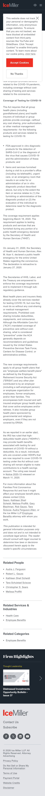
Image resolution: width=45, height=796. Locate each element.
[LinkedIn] (20, 736)
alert (35, 432)
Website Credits (11, 783)
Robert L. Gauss (14, 574)
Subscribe (10, 727)
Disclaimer (8, 788)
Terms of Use (10, 773)
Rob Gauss (21, 507)
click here (30, 54)
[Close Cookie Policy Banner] (37, 18)
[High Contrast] (35, 5)
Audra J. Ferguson (16, 569)
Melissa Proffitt (20, 503)
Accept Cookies (19, 62)
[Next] (41, 678)
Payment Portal (11, 778)
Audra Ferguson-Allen (24, 510)
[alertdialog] (22, 47)
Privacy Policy (10, 761)
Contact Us (11, 722)
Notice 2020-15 (14, 474)
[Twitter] (13, 736)
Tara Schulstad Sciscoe (18, 582)
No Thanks (16, 73)
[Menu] (41, 5)
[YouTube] (27, 736)
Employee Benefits (16, 620)
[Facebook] (6, 736)
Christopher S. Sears (17, 587)
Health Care (12, 615)
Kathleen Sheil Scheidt (18, 578)
